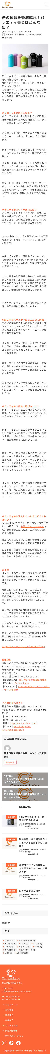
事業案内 (9, 1015)
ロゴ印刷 (38, 946)
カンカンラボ (10, 943)
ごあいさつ (9, 940)
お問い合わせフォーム (32, 526)
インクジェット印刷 (27, 940)
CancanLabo (22, 683)
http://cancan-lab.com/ (23, 723)
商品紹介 (9, 1020)
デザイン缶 (9, 946)
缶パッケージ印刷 (28, 950)
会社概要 (9, 1009)
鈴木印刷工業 (22, 953)
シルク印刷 (37, 943)
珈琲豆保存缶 (10, 950)
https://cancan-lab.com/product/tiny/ (23, 646)
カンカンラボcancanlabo (32, 679)
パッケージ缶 (24, 946)
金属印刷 (8, 37)
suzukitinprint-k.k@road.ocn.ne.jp (16, 728)
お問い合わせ (11, 1030)
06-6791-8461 (13, 996)
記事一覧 (10, 762)
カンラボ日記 (11, 1025)
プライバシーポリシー (15, 1036)
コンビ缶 (24, 943)
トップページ (11, 1004)
